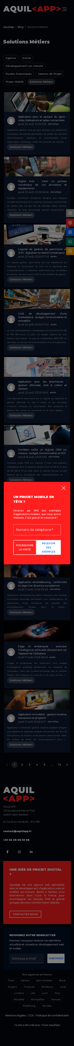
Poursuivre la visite (24, 547)
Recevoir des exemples (48, 547)
